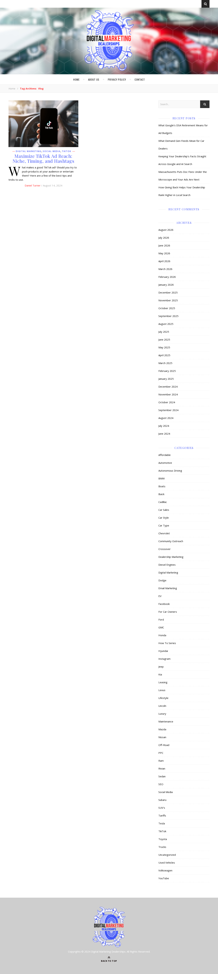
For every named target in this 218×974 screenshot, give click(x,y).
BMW (161, 478)
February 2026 (167, 276)
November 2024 (168, 394)
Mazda (162, 729)
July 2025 (163, 331)
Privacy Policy (117, 79)
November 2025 (168, 300)
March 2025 (165, 363)
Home (76, 79)
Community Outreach (170, 541)
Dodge (162, 580)
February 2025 (167, 371)
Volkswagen (165, 870)
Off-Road (163, 745)
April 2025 (164, 355)
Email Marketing (167, 588)
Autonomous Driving (170, 470)
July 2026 (163, 237)
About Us (93, 79)
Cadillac (162, 502)
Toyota (162, 839)
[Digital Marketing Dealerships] (109, 40)
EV (159, 596)
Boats (161, 486)
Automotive (165, 462)
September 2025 (168, 316)
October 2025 (166, 308)
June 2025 (164, 339)
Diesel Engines (167, 564)
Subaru (162, 800)
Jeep (161, 666)
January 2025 (166, 378)
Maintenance (165, 721)
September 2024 (168, 410)
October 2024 (166, 402)
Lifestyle (163, 698)
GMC (161, 627)
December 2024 (168, 386)
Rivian (161, 768)
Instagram (164, 658)
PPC (160, 752)
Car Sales (163, 509)
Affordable (164, 455)
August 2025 (165, 324)
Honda (162, 635)
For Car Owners (167, 611)
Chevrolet (164, 533)
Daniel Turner (33, 185)
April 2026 (164, 261)
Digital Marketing (28, 151)
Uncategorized (167, 854)
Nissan (162, 737)
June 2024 (164, 433)
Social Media (51, 151)
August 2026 (165, 229)
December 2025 (168, 292)
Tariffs (162, 815)
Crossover (164, 549)
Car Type (163, 525)
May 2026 (164, 253)
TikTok (66, 151)
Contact (140, 79)
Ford (161, 619)
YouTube (163, 878)
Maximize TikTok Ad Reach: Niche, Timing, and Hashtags (43, 158)
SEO (160, 784)
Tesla (161, 823)
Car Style (163, 517)
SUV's (161, 807)
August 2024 (165, 418)
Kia (160, 674)
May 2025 (164, 347)
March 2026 (165, 269)
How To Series (167, 643)
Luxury (162, 713)
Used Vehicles (166, 862)
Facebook (164, 604)
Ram (161, 760)
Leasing (162, 682)
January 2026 (166, 284)
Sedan (162, 776)
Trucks (162, 847)
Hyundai (163, 651)
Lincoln (162, 705)
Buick (161, 494)
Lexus (161, 690)
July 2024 (163, 425)
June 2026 (164, 245)
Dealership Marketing (170, 556)
